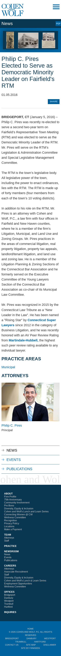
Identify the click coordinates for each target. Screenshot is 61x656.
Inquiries (10, 612)
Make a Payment (13, 529)
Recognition (10, 520)
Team (7, 534)
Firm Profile (10, 496)
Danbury (8, 598)
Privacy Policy (11, 523)
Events (14, 460)
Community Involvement (16, 502)
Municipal (8, 367)
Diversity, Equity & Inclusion (18, 508)
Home (30, 629)
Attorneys (9, 537)
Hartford (8, 607)
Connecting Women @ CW (18, 514)
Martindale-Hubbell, (23, 340)
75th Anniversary (13, 499)
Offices (9, 592)
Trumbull (8, 604)
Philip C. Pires (11, 425)
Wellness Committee (15, 517)
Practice (10, 546)
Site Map (31, 645)
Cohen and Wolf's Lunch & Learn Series (25, 580)
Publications (19, 469)
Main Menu (56, 6)
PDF (58, 23)
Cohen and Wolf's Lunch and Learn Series (26, 511)
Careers (10, 565)
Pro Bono (9, 505)
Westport (8, 601)
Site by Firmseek (30, 648)
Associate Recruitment (16, 571)
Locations (9, 526)
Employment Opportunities (18, 583)
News (12, 450)
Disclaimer (49, 645)
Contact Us (11, 645)
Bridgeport (9, 595)
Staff (6, 540)
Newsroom (11, 551)
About (8, 493)
